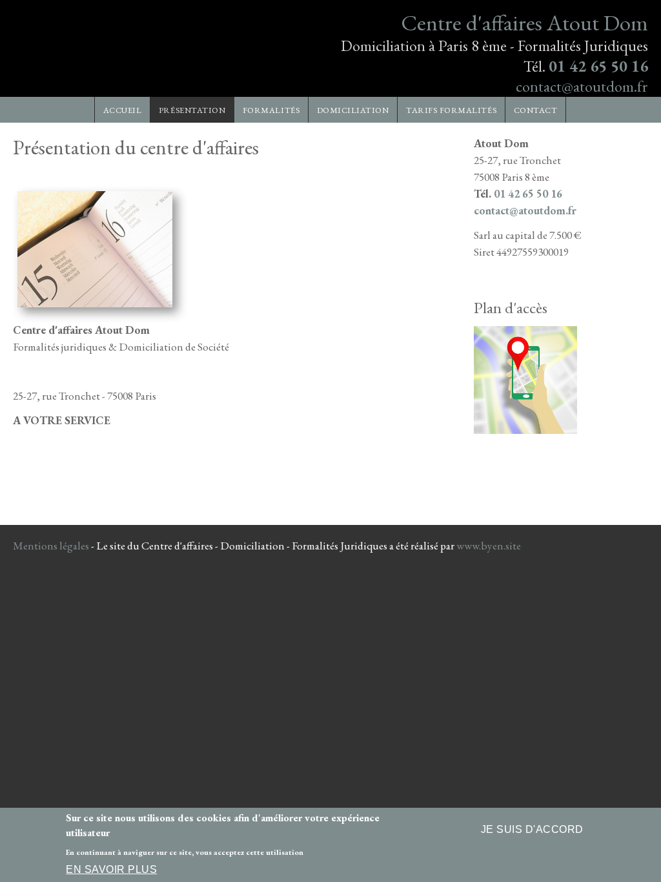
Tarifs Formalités (451, 110)
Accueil (122, 110)
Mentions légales (51, 545)
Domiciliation (353, 110)
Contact (536, 110)
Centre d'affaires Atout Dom (524, 22)
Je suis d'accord (532, 829)
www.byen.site (488, 545)
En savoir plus (111, 869)
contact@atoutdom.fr (582, 86)
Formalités (271, 110)
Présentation (192, 110)
